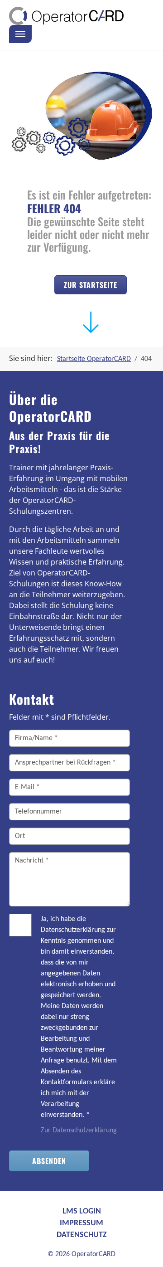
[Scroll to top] (143, 1247)
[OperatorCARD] (66, 15)
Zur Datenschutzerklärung (79, 1130)
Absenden (49, 1160)
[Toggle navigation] (20, 34)
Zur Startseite (90, 284)
